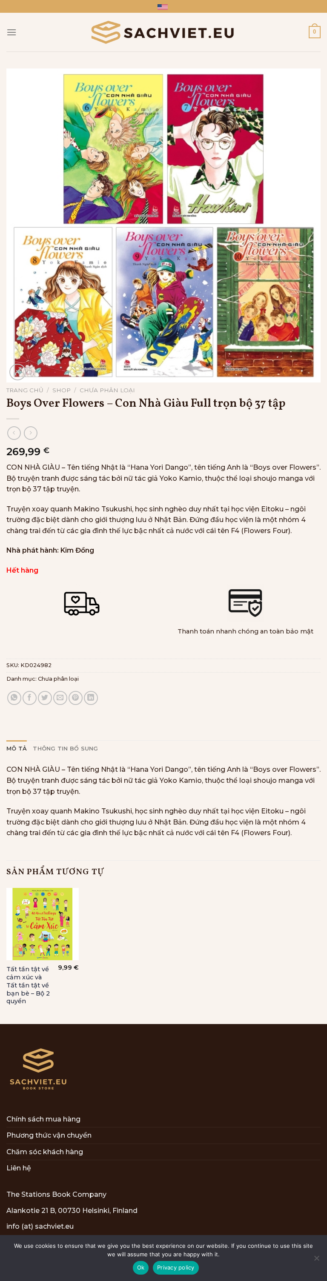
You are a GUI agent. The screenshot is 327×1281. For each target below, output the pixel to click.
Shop (61, 390)
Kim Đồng (77, 550)
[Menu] (11, 32)
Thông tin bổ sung (65, 748)
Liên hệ (18, 1168)
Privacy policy (176, 1267)
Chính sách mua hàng (43, 1119)
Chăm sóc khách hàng (44, 1152)
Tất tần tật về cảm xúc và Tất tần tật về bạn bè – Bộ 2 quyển (28, 985)
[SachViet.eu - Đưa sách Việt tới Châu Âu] (163, 32)
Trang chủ (24, 390)
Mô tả (16, 748)
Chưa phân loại (107, 390)
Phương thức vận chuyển (49, 1135)
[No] (316, 1260)
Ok (141, 1267)
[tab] (16, 748)
